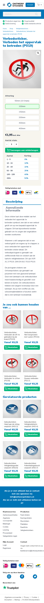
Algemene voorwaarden (7, 519)
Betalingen (6, 524)
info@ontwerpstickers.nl (22, 497)
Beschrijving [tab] (14, 202)
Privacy (26, 597)
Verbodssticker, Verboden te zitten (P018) (12, 378)
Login (5, 545)
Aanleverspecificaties (10, 515)
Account (30, 5)
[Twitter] (35, 576)
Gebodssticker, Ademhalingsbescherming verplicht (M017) (32, 465)
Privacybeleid (7, 533)
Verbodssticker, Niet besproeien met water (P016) (31, 334)
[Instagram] (9, 576)
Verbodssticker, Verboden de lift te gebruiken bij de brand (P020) (12, 335)
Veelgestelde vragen (10, 536)
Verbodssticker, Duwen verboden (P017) (31, 378)
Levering (6, 530)
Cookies (5, 527)
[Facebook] (22, 576)
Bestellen (13, 347)
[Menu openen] (4, 5)
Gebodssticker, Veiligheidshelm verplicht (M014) (31, 424)
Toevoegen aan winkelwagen (24, 150)
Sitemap (17, 600)
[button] (38, 53)
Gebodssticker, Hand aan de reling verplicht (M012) (11, 424)
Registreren (7, 548)
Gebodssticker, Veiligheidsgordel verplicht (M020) (11, 465)
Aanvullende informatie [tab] (14, 209)
